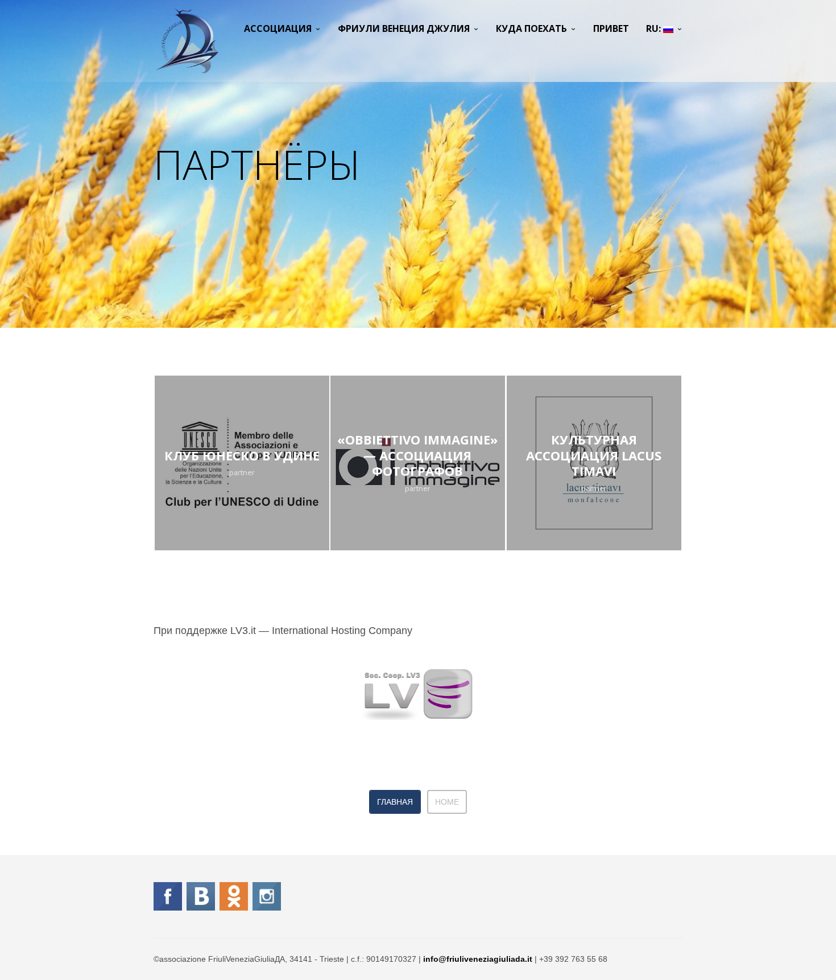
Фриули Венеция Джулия (404, 28)
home (447, 801)
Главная (395, 801)
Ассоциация (278, 28)
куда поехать (531, 28)
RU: (654, 28)
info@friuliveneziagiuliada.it (477, 958)
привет (611, 28)
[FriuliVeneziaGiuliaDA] (187, 41)
